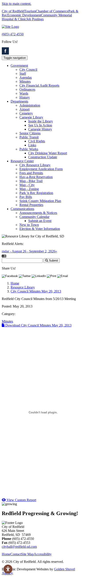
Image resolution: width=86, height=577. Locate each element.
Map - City (27, 185)
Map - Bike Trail (31, 181)
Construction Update (42, 157)
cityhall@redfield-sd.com (19, 546)
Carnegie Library (31, 117)
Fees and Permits (31, 173)
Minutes (25, 81)
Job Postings (35, 19)
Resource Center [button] (22, 161)
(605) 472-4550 (13, 34)
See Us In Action (40, 125)
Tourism (30, 11)
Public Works (28, 149)
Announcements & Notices (38, 213)
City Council (28, 69)
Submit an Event (39, 221)
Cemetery (26, 113)
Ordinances (27, 89)
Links (32, 145)
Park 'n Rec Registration (36, 193)
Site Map (27, 554)
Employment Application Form (41, 169)
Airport (24, 109)
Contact (15, 554)
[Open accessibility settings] (8, 569)
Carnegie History (40, 129)
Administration (29, 105)
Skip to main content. (16, 4)
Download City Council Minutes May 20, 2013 (37, 325)
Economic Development (24, 15)
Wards (23, 93)
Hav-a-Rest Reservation (36, 177)
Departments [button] (19, 101)
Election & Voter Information (39, 229)
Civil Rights (36, 141)
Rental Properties (31, 205)
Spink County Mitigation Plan (40, 201)
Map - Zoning (29, 189)
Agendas (25, 77)
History (24, 97)
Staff (22, 73)
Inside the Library (40, 121)
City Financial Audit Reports (39, 85)
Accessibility (43, 554)
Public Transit (29, 137)
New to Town (29, 225)
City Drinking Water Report (47, 153)
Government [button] (19, 65)
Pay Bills (25, 197)
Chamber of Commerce (52, 11)
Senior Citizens (30, 133)
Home (6, 554)
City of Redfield (13, 11)
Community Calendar (34, 217)
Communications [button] (22, 209)
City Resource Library (34, 165)
